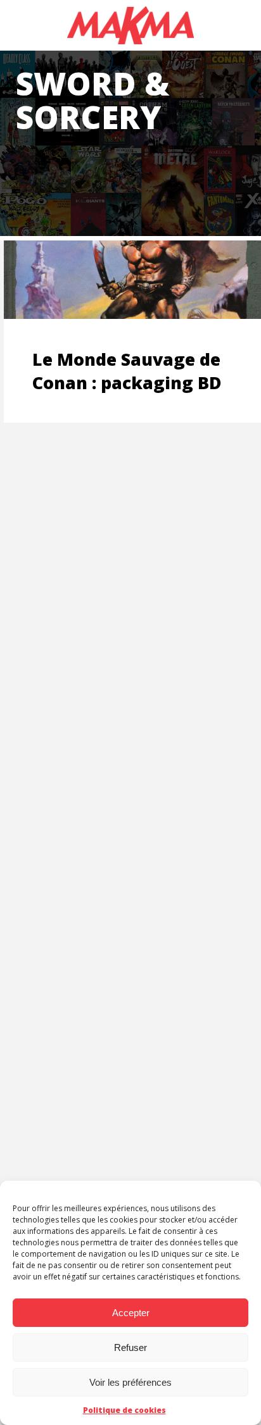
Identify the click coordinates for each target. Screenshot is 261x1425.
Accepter (131, 1312)
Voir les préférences (130, 1382)
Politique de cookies (124, 1410)
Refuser (130, 1347)
